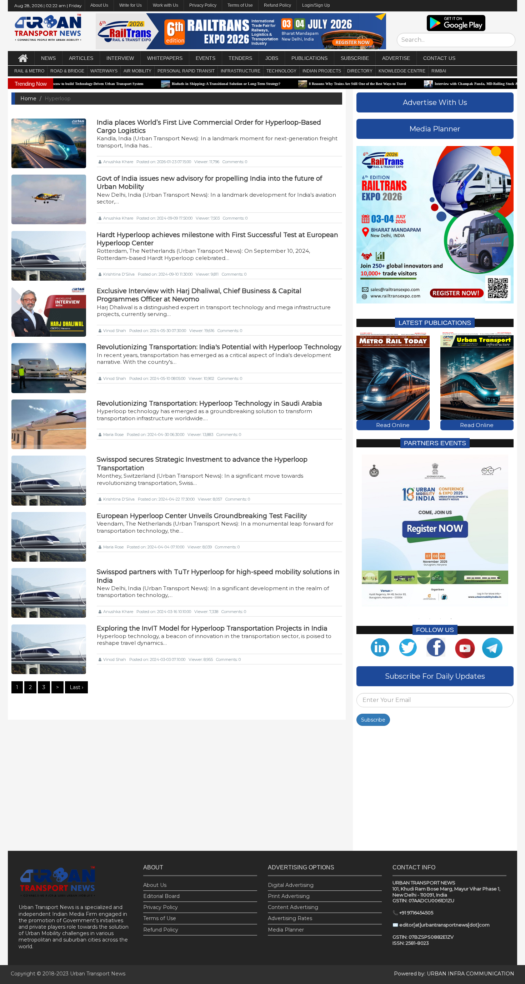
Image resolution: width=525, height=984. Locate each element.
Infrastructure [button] (240, 71)
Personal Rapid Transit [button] (186, 71)
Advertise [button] (396, 58)
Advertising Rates (290, 918)
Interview (120, 58)
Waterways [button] (104, 71)
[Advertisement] (435, 790)
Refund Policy (277, 5)
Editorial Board (161, 896)
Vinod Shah (114, 330)
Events (205, 58)
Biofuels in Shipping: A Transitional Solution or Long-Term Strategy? (191, 84)
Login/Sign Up (316, 5)
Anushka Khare (118, 161)
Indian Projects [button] (321, 71)
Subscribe (373, 720)
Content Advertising (293, 907)
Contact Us (439, 58)
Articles (81, 58)
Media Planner (286, 930)
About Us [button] (99, 5)
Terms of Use (240, 5)
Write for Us (130, 5)
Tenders (240, 58)
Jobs (271, 58)
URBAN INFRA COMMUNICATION (470, 973)
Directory (359, 71)
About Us (154, 885)
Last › (76, 687)
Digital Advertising (291, 885)
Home (28, 98)
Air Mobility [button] (137, 71)
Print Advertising (289, 896)
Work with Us (165, 5)
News (48, 58)
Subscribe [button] (355, 58)
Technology (281, 71)
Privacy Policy (202, 5)
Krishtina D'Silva (119, 274)
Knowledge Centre (402, 71)
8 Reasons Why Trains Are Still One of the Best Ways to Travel (322, 84)
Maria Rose (113, 434)
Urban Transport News (97, 973)
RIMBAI (438, 71)
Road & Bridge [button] (67, 71)
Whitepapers (164, 58)
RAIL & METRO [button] (29, 71)
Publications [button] (309, 58)
